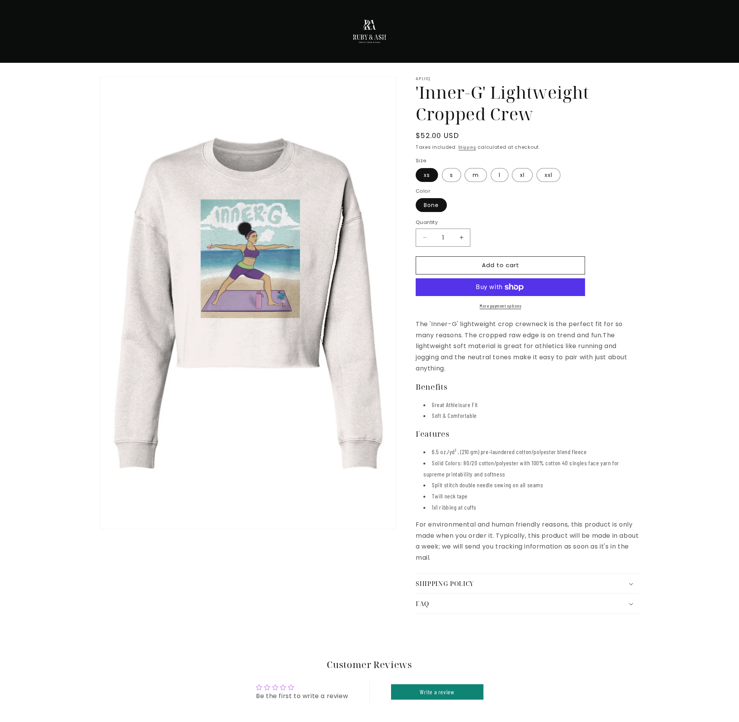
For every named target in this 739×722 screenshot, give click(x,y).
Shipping (467, 147)
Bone (431, 205)
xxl (548, 175)
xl (522, 175)
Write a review (437, 691)
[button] (527, 583)
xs (427, 175)
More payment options (500, 305)
